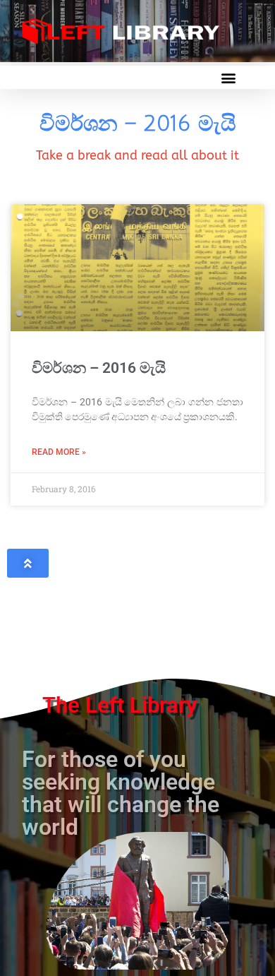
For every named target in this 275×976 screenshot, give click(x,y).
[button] (228, 77)
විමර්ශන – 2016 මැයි (99, 367)
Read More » (59, 452)
